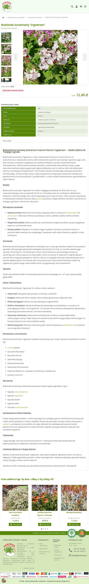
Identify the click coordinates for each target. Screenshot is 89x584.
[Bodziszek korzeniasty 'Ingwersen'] (6, 37)
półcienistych (71, 212)
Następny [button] (85, 57)
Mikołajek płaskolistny (74, 512)
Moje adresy (43, 549)
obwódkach (69, 325)
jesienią (39, 198)
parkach (6, 424)
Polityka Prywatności (58, 551)
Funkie (10, 347)
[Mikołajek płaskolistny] (74, 498)
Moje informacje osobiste (44, 552)
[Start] (3, 17)
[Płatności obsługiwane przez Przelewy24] (44, 576)
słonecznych (12, 215)
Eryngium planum (74, 518)
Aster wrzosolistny (15, 512)
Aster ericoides (15, 518)
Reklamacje (58, 555)
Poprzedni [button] (16, 57)
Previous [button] (6, 31)
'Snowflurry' (15, 515)
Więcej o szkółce (29, 568)
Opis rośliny (7, 141)
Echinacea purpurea (44, 518)
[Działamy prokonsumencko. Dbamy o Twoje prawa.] (82, 533)
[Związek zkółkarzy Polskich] (71, 533)
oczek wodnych (21, 407)
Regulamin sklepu (57, 546)
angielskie (18, 395)
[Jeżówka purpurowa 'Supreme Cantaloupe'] (45, 498)
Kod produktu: (5, 87)
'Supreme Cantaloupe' (44, 515)
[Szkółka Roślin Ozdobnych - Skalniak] (35, 6)
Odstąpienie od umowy (59, 559)
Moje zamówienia (43, 545)
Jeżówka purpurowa (45, 512)
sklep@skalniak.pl (79, 555)
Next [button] (6, 83)
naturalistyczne (21, 392)
